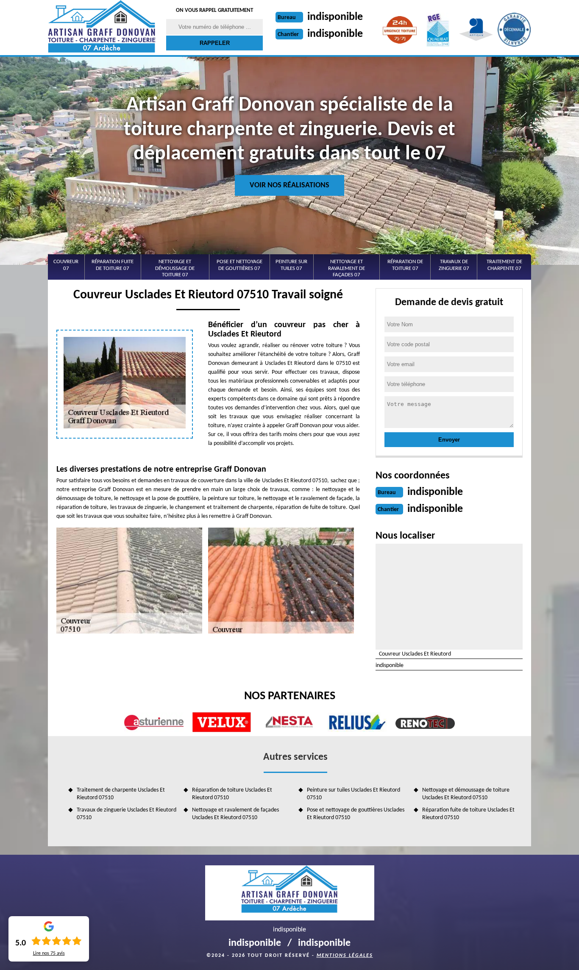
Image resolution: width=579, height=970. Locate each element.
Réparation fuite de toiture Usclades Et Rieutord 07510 (468, 814)
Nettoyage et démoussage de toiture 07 (175, 268)
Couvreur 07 (65, 265)
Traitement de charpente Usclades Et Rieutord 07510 (121, 794)
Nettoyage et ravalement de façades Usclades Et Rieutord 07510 (235, 814)
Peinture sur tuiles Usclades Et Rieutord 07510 (353, 794)
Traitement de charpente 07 (504, 265)
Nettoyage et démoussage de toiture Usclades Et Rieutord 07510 (465, 794)
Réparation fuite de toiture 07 (113, 265)
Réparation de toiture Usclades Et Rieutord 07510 (232, 794)
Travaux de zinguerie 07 (454, 265)
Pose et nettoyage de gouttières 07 (239, 265)
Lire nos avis (49, 953)
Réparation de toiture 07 (405, 265)
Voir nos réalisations (289, 185)
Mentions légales (345, 955)
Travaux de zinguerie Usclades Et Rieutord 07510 (126, 814)
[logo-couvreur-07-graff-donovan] (102, 27)
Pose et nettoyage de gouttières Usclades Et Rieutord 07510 (355, 814)
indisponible (335, 17)
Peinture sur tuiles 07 (291, 265)
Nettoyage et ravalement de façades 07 (346, 268)
